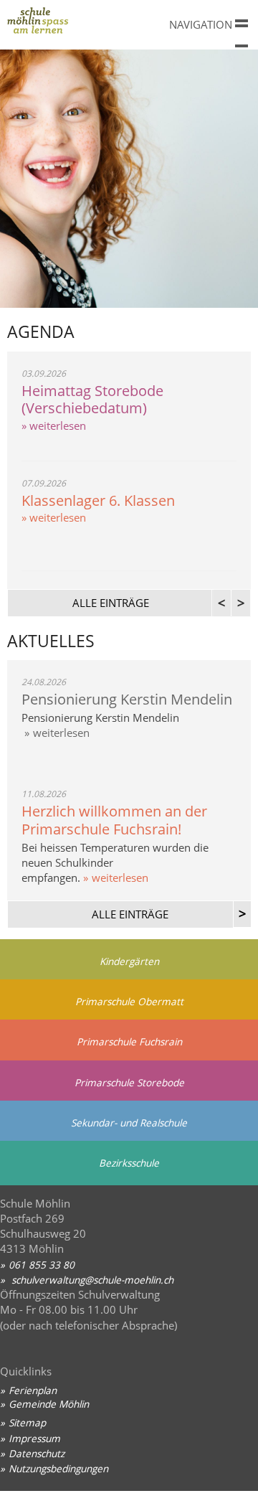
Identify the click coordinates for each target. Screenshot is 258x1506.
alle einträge (110, 603)
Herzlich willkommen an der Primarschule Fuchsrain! (114, 820)
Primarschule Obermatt (129, 1001)
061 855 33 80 (42, 1264)
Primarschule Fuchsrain (129, 1041)
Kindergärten (129, 961)
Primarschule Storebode (129, 1082)
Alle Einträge (130, 914)
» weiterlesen (54, 425)
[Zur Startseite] (79, 24)
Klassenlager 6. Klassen (98, 500)
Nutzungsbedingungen (58, 1468)
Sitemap (27, 1422)
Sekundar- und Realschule (129, 1122)
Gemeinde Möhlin (49, 1404)
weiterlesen (61, 732)
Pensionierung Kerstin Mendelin (127, 699)
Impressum (34, 1438)
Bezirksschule (129, 1162)
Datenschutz (36, 1453)
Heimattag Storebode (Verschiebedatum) (92, 399)
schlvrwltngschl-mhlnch (91, 1279)
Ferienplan (33, 1390)
